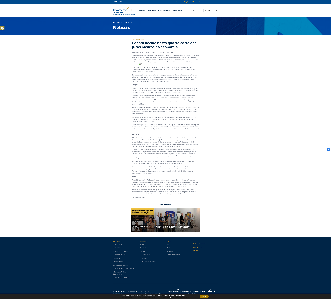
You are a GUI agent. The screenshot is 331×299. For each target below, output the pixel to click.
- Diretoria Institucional (120, 251)
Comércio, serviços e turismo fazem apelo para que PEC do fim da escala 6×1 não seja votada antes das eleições (142, 225)
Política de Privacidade (164, 295)
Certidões (170, 251)
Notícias (121, 27)
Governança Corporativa (121, 277)
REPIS (168, 244)
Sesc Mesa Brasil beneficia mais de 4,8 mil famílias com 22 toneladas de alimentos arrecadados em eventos (165, 226)
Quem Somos (117, 244)
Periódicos (143, 248)
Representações (118, 262)
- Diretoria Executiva (119, 255)
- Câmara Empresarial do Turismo (124, 268)
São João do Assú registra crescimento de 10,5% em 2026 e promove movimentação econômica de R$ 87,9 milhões (188, 225)
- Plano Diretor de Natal (147, 262)
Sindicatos (116, 258)
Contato (180, 10)
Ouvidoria (196, 251)
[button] (2, 28)
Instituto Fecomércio (164, 10)
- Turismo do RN (145, 255)
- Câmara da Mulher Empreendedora (119, 273)
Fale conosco (197, 247)
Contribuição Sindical (173, 255)
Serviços (174, 10)
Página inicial (117, 22)
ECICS (168, 248)
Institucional (143, 10)
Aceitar (204, 296)
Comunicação (152, 10)
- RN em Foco (144, 258)
